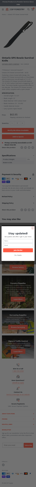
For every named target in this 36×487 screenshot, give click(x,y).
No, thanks (18, 255)
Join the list (18, 250)
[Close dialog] (32, 228)
